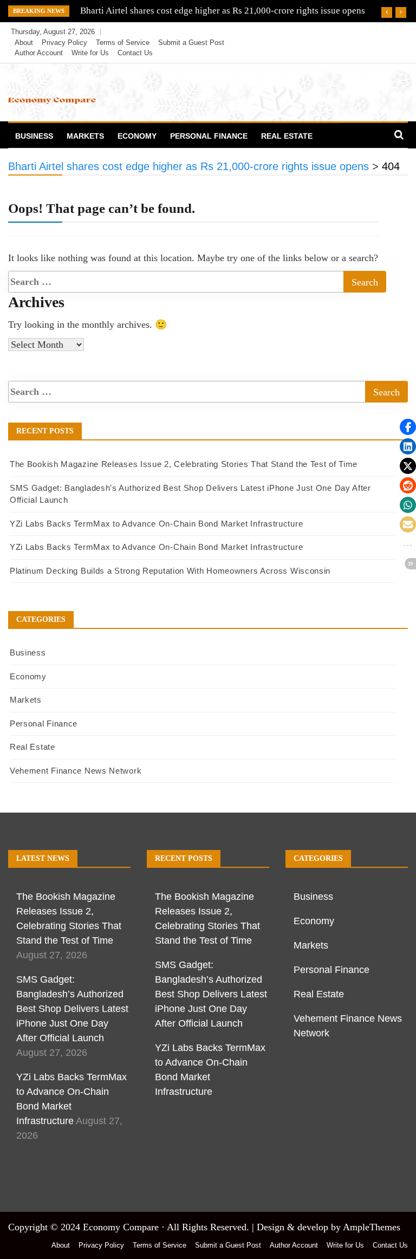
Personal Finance (209, 136)
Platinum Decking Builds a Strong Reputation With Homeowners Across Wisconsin (170, 570)
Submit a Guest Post (191, 42)
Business (34, 136)
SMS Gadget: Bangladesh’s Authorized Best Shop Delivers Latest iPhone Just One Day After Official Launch (72, 1008)
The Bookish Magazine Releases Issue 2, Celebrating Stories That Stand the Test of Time (184, 464)
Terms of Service (123, 42)
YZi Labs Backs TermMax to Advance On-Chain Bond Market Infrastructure (156, 523)
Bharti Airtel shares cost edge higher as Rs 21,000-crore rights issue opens (222, 10)
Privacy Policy (64, 42)
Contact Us (135, 53)
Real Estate (287, 136)
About (24, 42)
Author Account (39, 53)
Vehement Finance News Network (75, 770)
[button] (408, 427)
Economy (137, 136)
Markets (85, 136)
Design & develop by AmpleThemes (328, 1227)
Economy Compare (121, 1227)
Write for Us (90, 53)
